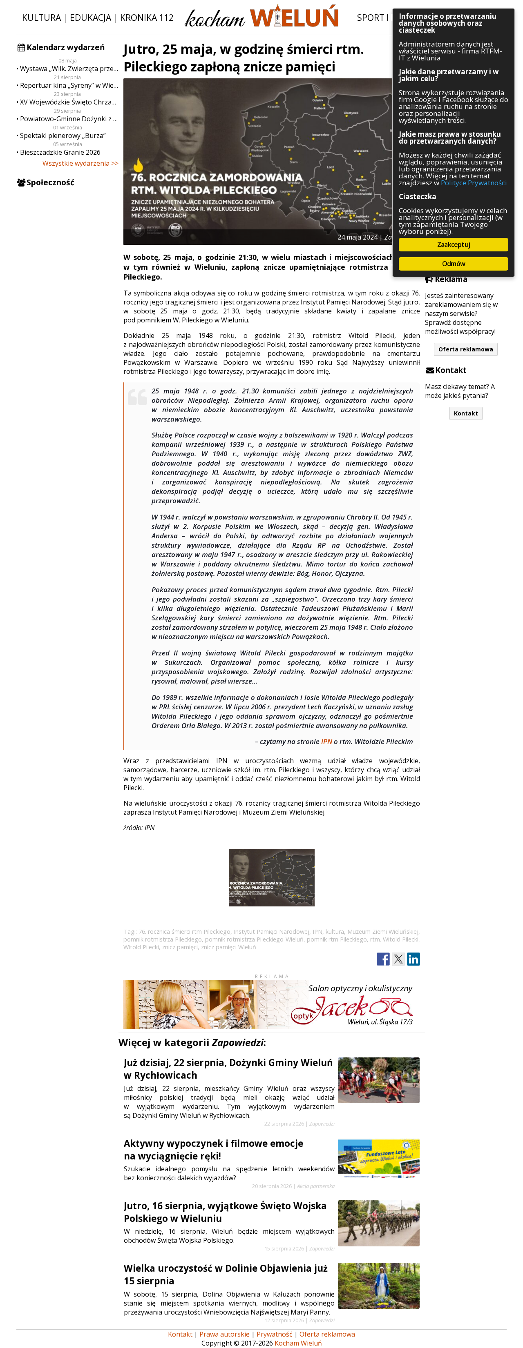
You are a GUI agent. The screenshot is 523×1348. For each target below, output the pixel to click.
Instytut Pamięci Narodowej (271, 931)
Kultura (41, 17)
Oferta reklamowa (465, 349)
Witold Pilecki (141, 947)
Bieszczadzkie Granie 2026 (60, 152)
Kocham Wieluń (298, 1343)
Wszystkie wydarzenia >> (80, 163)
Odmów (453, 263)
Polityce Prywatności (474, 182)
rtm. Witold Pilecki (394, 939)
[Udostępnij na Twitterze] (398, 959)
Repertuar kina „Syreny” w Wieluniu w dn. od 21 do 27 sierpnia (69, 85)
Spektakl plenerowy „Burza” (63, 135)
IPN (326, 741)
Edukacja (90, 17)
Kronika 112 (147, 17)
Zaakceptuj (453, 244)
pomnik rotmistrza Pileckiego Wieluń (254, 939)
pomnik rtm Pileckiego (337, 939)
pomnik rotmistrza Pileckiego (162, 939)
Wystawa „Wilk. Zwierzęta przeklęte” (69, 68)
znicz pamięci (180, 947)
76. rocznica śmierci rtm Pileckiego (184, 931)
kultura (335, 931)
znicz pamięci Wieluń (228, 947)
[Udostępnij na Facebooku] (383, 959)
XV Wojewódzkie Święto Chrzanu (69, 102)
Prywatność (275, 1334)
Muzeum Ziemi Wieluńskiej (382, 931)
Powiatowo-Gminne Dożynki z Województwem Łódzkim (69, 118)
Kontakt (466, 413)
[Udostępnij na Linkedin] (413, 959)
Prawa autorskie (224, 1334)
